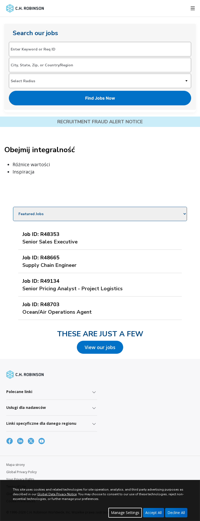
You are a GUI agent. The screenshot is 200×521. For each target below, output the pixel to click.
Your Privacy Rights (20, 479)
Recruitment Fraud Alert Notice (100, 122)
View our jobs (100, 347)
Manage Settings (125, 512)
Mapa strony (15, 464)
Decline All (176, 512)
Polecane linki (19, 391)
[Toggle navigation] (192, 8)
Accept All (153, 512)
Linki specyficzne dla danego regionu (41, 423)
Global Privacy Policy (21, 472)
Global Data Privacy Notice (57, 494)
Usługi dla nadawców (26, 407)
